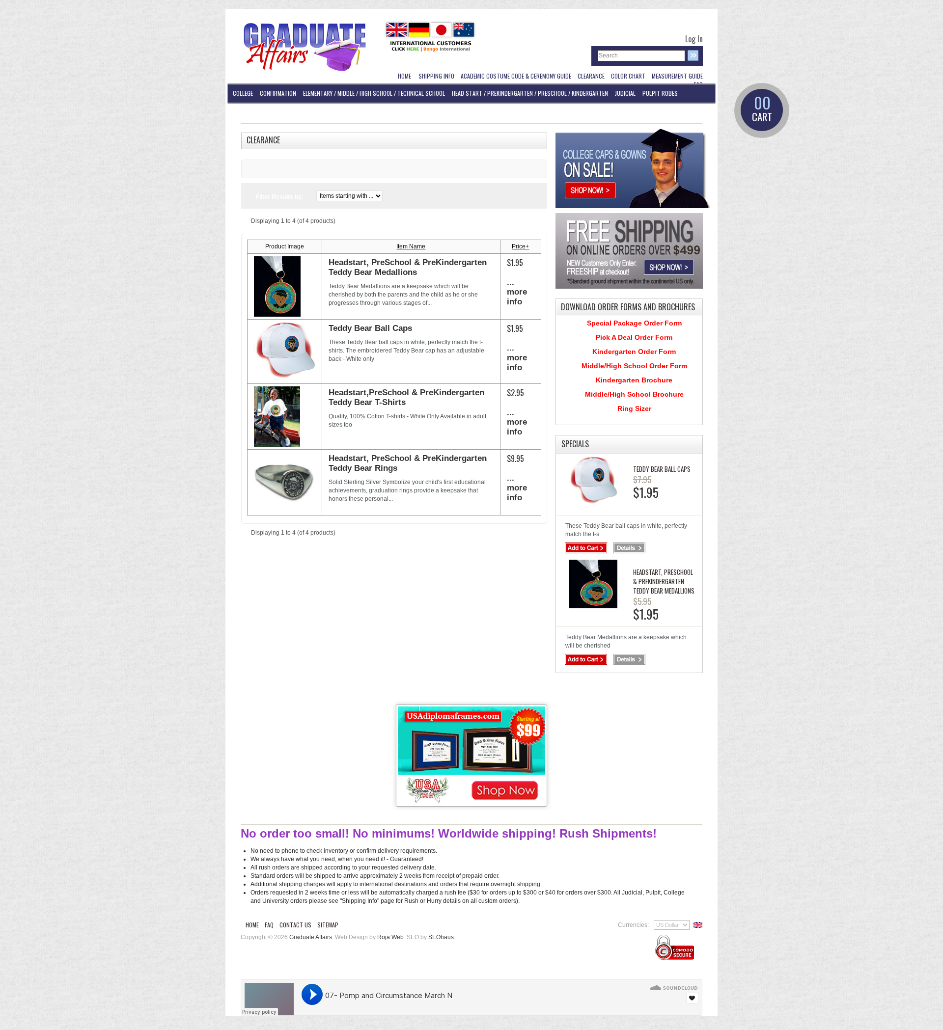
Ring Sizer (634, 408)
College (243, 93)
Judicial (625, 93)
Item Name (410, 246)
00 (762, 109)
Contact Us (295, 925)
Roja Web (390, 937)
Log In (694, 39)
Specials (575, 444)
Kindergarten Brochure (634, 380)
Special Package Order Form (634, 323)
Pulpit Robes (660, 93)
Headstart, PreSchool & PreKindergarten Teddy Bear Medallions (408, 267)
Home (252, 925)
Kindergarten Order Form (634, 351)
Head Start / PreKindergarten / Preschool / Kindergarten (530, 93)
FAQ (269, 925)
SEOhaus (441, 937)
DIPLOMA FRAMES (252, 112)
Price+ (520, 246)
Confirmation (278, 93)
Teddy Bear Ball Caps (370, 328)
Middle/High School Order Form (634, 366)
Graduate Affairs (310, 937)
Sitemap (327, 925)
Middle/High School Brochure (634, 394)
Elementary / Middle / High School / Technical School (374, 93)
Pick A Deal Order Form (634, 337)
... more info (517, 291)
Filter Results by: (280, 196)
